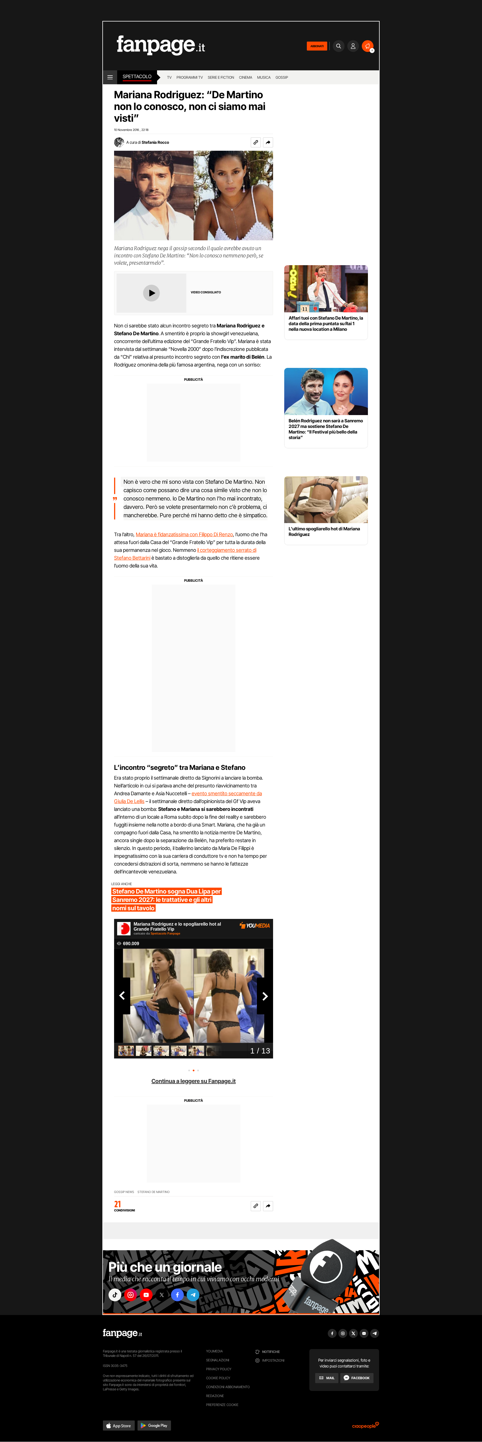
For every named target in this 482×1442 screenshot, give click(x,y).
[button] (268, 142)
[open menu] (110, 77)
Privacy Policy (218, 1369)
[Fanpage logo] (154, 45)
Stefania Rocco (155, 142)
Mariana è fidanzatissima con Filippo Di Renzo (184, 534)
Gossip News (124, 1192)
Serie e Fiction (221, 77)
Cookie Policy (218, 1378)
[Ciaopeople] (365, 1427)
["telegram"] (193, 1294)
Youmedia (214, 1351)
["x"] (161, 1294)
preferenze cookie (222, 1405)
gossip (282, 77)
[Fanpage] (122, 1333)
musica (264, 77)
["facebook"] (177, 1294)
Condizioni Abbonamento (228, 1387)
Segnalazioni (217, 1360)
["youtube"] (146, 1294)
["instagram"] (130, 1294)
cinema (245, 77)
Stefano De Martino (154, 1192)
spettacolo (137, 76)
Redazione (215, 1396)
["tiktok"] (115, 1294)
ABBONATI (317, 46)
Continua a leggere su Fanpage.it (193, 1081)
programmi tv (190, 77)
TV (169, 77)
